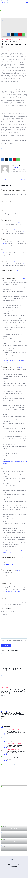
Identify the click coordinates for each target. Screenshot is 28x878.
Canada (2, 39)
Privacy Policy (7, 864)
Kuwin (4, 250)
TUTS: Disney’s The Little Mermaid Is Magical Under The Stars (15, 739)
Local (17, 39)
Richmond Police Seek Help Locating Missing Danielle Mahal (13, 669)
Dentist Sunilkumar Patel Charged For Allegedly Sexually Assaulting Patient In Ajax (13, 691)
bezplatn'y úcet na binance (10, 201)
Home (4, 862)
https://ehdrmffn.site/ (8, 557)
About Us (10, 862)
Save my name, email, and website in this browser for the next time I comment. (14, 641)
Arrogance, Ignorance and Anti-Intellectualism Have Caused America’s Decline (16, 732)
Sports (14, 841)
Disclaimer (14, 866)
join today (5, 598)
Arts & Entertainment (11, 749)
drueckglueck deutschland (9, 278)
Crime (7, 687)
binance (5, 210)
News (20, 39)
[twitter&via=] (12, 34)
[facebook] (8, 34)
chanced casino (7, 270)
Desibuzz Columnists (10, 39)
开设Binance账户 (7, 583)
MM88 (4, 229)
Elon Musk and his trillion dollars (14, 758)
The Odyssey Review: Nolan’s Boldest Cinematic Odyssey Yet (16, 752)
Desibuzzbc (7, 47)
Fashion (14, 835)
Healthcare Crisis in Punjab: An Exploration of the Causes (14, 746)
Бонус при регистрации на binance (12, 190)
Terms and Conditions (18, 864)
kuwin (4, 252)
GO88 (4, 220)
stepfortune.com (7, 570)
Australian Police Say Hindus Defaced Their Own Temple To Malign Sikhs (14, 714)
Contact (23, 862)
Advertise (16, 862)
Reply (4, 192)
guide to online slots (8, 367)
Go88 (19, 222)
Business (14, 828)
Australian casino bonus (9, 469)
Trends (14, 848)
